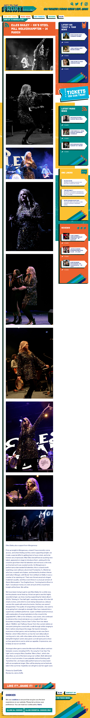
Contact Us (71, 693)
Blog (61, 17)
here (40, 704)
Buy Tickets (39, 17)
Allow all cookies (15, 710)
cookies (15, 700)
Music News (25, 17)
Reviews (52, 17)
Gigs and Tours (10, 17)
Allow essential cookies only (38, 710)
